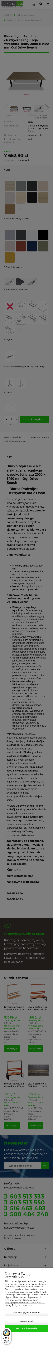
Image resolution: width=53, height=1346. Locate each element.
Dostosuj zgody (26, 1321)
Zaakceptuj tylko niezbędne (26, 1312)
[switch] (6, 1341)
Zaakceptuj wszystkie (26, 1328)
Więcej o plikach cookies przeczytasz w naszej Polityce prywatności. (25, 1304)
